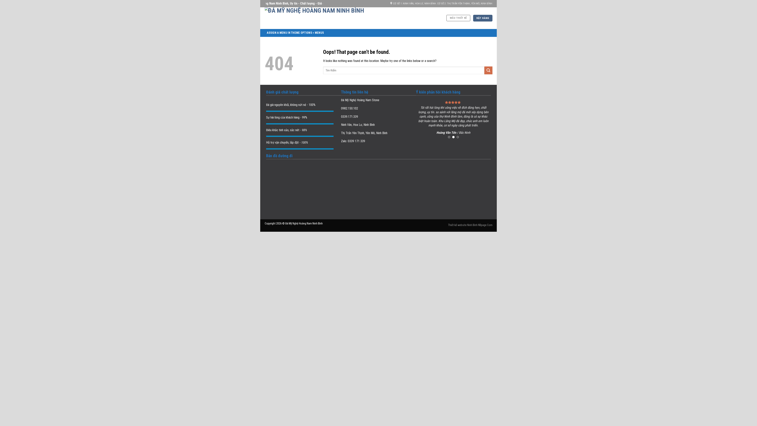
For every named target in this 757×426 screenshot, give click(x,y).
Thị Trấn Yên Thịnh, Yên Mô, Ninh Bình (364, 133)
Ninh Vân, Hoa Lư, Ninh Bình (358, 125)
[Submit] (488, 70)
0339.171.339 (349, 117)
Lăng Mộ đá (451, 121)
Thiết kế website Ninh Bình (462, 225)
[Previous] (422, 119)
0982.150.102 (349, 108)
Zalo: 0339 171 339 (353, 141)
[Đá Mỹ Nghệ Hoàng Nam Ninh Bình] (334, 18)
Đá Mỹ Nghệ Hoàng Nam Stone (360, 100)
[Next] (484, 119)
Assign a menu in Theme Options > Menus (295, 33)
